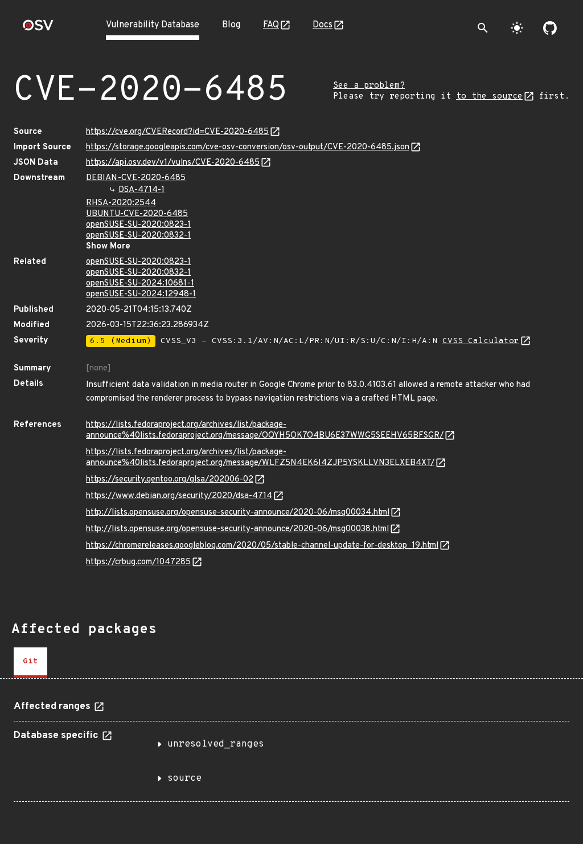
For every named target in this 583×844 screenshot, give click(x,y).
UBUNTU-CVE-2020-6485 (137, 214)
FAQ (271, 25)
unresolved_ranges (215, 744)
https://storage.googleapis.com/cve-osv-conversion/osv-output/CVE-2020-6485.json (247, 147)
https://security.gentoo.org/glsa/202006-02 (169, 479)
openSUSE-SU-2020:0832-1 (138, 235)
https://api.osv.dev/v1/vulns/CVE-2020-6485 (173, 162)
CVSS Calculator (480, 341)
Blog (231, 25)
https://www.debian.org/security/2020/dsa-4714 (179, 496)
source (184, 778)
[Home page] (38, 29)
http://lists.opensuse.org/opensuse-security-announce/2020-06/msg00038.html (237, 529)
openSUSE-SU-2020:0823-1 (138, 224)
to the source (489, 96)
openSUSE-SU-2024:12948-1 (141, 294)
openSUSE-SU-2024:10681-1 (140, 283)
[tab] (30, 662)
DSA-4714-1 (141, 190)
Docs (322, 25)
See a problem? (369, 85)
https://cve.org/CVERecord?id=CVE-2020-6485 (177, 132)
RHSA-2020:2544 (121, 203)
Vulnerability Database (152, 25)
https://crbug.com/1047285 (138, 562)
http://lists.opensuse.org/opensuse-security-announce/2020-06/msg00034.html (237, 512)
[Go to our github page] (550, 28)
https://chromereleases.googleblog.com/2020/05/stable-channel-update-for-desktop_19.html (262, 545)
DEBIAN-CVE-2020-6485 (136, 178)
